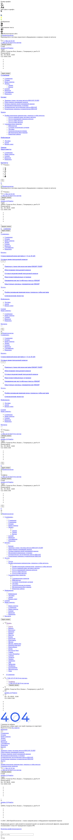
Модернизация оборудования (17, 132)
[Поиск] (2, 180)
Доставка (11, 129)
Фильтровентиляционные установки (16, 105)
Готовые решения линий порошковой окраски (20, 104)
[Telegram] (5, 170)
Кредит (10, 87)
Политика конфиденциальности (11, 829)
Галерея (7, 89)
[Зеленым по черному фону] (1, 20)
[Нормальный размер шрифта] (2, 5)
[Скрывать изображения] (2, 26)
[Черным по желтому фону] (1, 18)
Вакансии (8, 90)
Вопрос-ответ (9, 144)
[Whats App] (5, 176)
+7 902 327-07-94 (9, 41)
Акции (7, 142)
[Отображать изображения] (2, 23)
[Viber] (5, 173)
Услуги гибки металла (15, 120)
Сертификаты (9, 92)
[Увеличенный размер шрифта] (2, 8)
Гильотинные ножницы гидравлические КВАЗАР (21, 109)
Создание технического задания (18, 127)
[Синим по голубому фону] (1, 16)
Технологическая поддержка (17, 131)
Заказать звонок (6, 44)
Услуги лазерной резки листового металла (22, 117)
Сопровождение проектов (13, 124)
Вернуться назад (6, 728)
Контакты (4, 163)
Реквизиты (8, 94)
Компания (4, 729)
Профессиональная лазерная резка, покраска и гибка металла (25, 115)
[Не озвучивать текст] (2, 32)
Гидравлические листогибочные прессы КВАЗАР (21, 107)
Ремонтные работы (14, 134)
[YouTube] (5, 171)
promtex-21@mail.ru (7, 48)
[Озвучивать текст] (2, 29)
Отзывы (7, 80)
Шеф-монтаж (12, 126)
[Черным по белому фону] (1, 11)
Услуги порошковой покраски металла (20, 119)
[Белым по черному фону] (1, 13)
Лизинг (7, 83)
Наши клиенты (9, 82)
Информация (5, 137)
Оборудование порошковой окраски (16, 102)
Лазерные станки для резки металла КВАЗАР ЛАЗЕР (22, 100)
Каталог (3, 97)
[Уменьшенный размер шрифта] (2, 3)
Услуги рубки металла (15, 122)
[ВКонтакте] (5, 168)
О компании (5, 75)
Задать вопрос (6, 73)
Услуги (3, 112)
